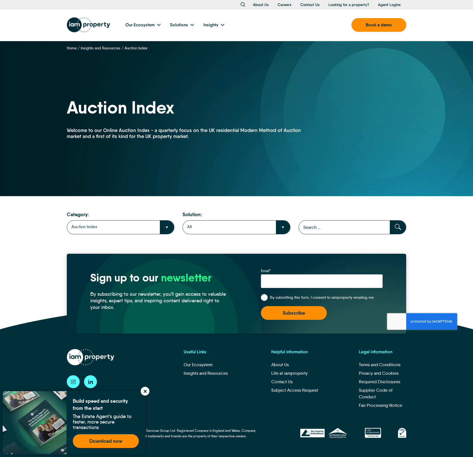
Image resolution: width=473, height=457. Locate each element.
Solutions (179, 24)
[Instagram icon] (73, 381)
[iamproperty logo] (88, 24)
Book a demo (379, 25)
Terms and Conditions (379, 364)
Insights (210, 24)
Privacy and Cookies (379, 373)
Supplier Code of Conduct (376, 393)
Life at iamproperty (289, 373)
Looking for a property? (348, 4)
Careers (285, 4)
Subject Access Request (294, 390)
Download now (105, 441)
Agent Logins (389, 4)
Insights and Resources (100, 48)
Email (266, 270)
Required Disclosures (379, 381)
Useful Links (195, 351)
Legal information (375, 351)
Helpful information (289, 351)
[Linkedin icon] (90, 381)
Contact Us (310, 4)
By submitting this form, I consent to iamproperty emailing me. (322, 297)
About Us (261, 4)
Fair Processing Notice (380, 405)
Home (72, 48)
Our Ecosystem (140, 24)
